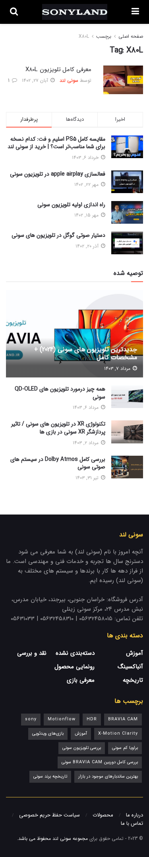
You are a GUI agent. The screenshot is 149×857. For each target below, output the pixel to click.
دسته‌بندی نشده (75, 653)
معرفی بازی (81, 680)
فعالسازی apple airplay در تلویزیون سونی (57, 174)
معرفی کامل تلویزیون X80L (58, 69)
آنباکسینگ (130, 666)
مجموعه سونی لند (70, 838)
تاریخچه (133, 680)
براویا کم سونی (125, 748)
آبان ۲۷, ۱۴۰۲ (36, 80)
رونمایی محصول (74, 666)
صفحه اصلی (130, 36)
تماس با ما (132, 823)
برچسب (103, 36)
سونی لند (69, 80)
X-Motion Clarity (118, 733)
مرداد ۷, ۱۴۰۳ (118, 368)
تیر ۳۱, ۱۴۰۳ (87, 478)
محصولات (103, 815)
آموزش (134, 653)
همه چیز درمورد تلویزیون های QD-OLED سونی (60, 393)
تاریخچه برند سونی (50, 776)
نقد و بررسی (31, 653)
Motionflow (61, 719)
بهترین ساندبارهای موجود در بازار (108, 776)
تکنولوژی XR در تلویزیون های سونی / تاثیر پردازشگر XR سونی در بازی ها (58, 428)
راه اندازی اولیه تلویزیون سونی (71, 204)
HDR (92, 719)
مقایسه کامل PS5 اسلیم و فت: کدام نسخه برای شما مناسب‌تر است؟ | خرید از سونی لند (56, 143)
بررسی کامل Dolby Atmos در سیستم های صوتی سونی (57, 463)
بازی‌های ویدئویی (48, 733)
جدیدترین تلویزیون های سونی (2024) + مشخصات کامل (85, 353)
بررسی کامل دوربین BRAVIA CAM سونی (100, 762)
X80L (84, 36)
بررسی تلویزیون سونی (81, 748)
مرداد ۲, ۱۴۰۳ (86, 443)
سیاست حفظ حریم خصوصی (49, 815)
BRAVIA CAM (123, 719)
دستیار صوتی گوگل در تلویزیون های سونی (58, 235)
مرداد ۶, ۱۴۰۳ (86, 407)
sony (31, 719)
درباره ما (134, 815)
